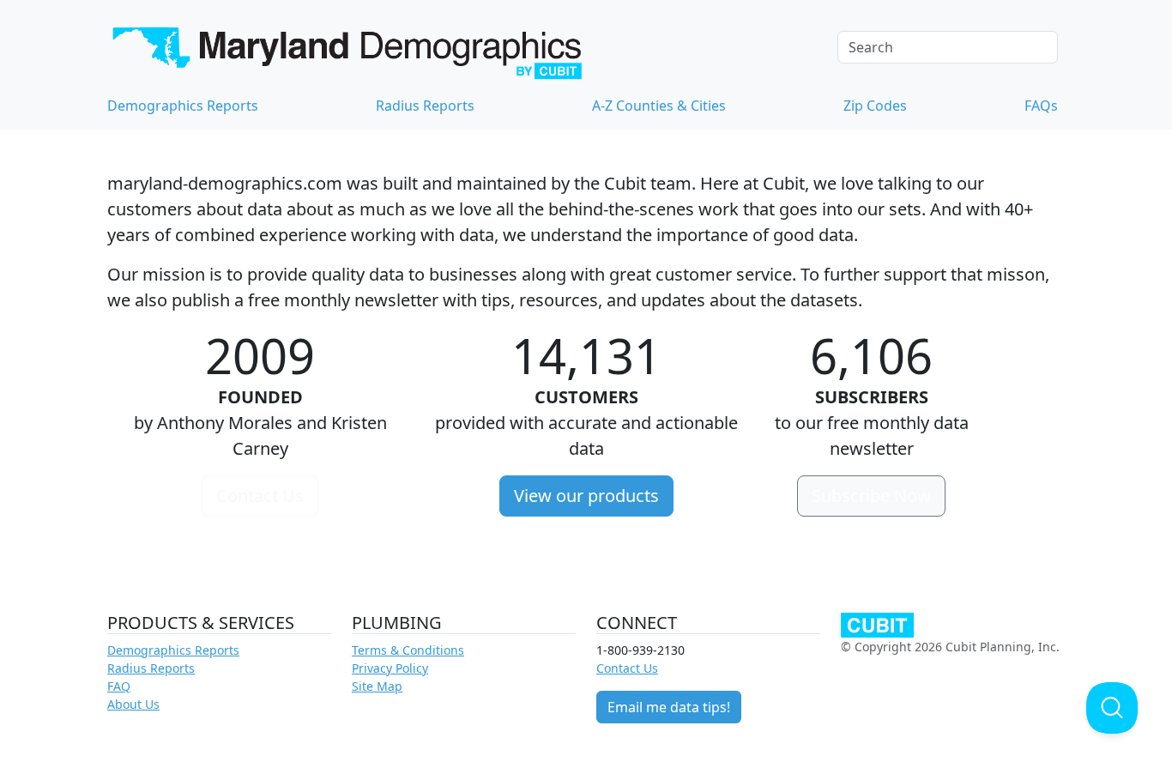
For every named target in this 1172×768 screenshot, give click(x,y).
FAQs (1041, 105)
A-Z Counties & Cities (659, 105)
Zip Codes (875, 105)
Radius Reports (425, 105)
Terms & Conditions (408, 650)
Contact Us (260, 495)
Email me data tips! (668, 707)
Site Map (377, 686)
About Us (133, 704)
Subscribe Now (871, 495)
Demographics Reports (182, 105)
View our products (586, 495)
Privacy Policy (390, 668)
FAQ (118, 686)
